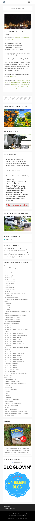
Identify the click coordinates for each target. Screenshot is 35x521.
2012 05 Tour (8, 325)
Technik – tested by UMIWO (12, 405)
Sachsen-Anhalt (9, 287)
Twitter (9, 98)
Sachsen (7, 285)
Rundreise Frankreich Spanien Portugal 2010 (17, 315)
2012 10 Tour (8, 327)
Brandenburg (8, 272)
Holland (7, 313)
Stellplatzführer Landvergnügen (13, 403)
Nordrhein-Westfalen (10, 280)
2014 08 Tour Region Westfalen (13, 341)
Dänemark (8, 303)
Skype (25, 98)
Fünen (8, 305)
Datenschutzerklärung (10, 508)
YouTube (13, 98)
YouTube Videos (9, 415)
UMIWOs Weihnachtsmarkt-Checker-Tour (16, 82)
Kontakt (29, 98)
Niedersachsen (9, 277)
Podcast (7, 395)
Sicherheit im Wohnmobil (12, 399)
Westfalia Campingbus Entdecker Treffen (16, 411)
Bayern (7, 269)
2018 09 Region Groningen (12, 369)
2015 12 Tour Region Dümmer (13, 357)
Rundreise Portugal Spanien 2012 (14, 317)
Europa (6, 301)
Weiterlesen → (14, 76)
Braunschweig (15, 84)
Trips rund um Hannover (23, 80)
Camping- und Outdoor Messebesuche (15, 383)
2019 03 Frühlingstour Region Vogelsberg (16, 373)
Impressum (7, 506)
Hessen (7, 273)
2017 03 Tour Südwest (11, 365)
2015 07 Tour (8, 351)
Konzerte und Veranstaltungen (12, 321)
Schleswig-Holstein (10, 289)
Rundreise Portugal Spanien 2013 (14, 319)
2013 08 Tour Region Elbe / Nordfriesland (16, 335)
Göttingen (23, 84)
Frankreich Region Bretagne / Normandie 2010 (17, 311)
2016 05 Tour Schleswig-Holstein (14, 359)
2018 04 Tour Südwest (11, 367)
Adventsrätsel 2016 (10, 379)
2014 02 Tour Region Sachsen (13, 339)
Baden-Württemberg (10, 268)
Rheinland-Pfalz (9, 283)
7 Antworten (19, 89)
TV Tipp (7, 407)
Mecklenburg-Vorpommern (12, 276)
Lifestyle (7, 391)
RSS (17, 98)
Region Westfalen (10, 281)
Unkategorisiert (8, 377)
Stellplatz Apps (9, 401)
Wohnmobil (12, 89)
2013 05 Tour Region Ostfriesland (14, 333)
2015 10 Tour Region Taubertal (13, 355)
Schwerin (11, 87)
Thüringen (7, 291)
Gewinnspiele (8, 387)
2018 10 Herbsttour (10, 371)
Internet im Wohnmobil (11, 389)
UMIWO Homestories (11, 409)
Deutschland (7, 265)
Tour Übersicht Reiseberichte (11, 323)
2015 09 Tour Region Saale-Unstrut (14, 353)
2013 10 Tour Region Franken (13, 337)
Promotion (8, 397)
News (6, 393)
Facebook (5, 98)
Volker (12, 39)
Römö (8, 309)
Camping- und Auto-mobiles (12, 381)
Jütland (8, 307)
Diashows (7, 385)
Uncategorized (7, 375)
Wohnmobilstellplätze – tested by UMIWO (16, 413)
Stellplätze (18, 87)
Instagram (21, 98)
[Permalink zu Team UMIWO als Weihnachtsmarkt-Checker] (17, 21)
